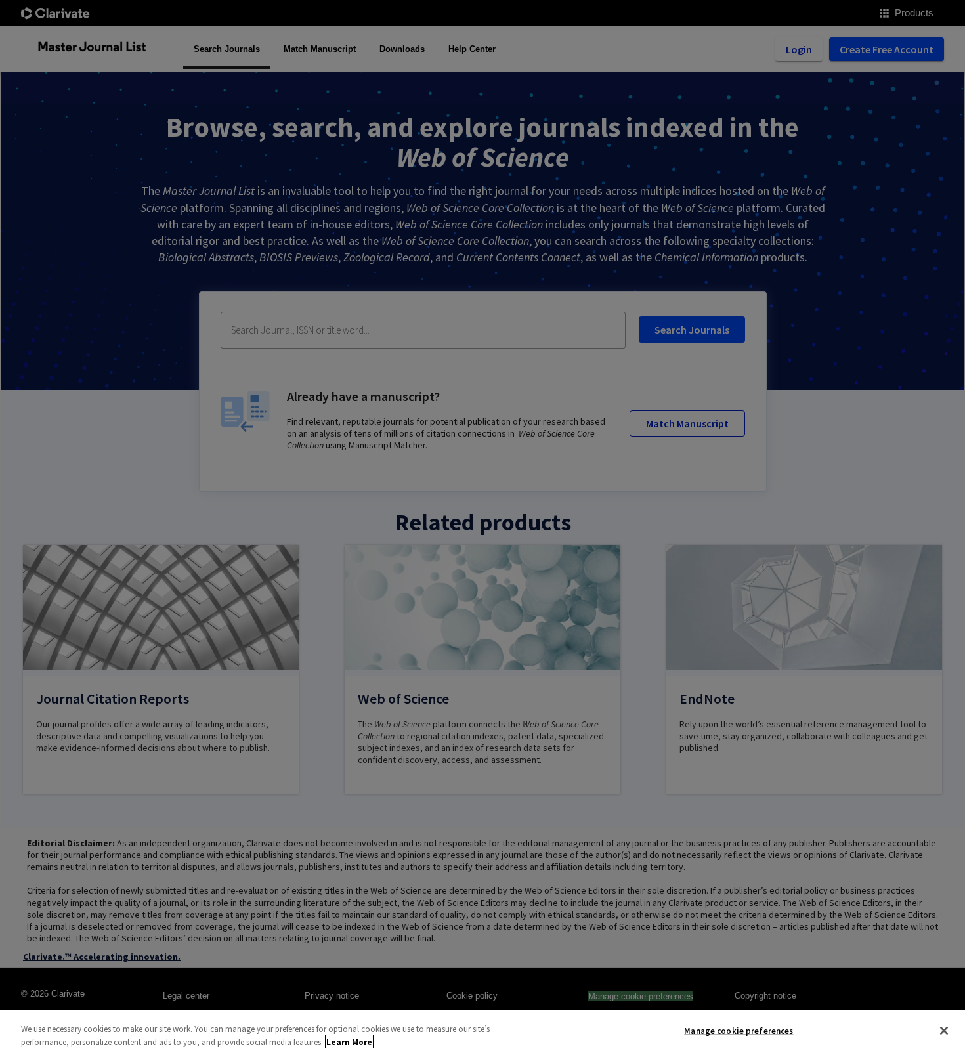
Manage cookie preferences (738, 1031)
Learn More (349, 1041)
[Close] (944, 1030)
